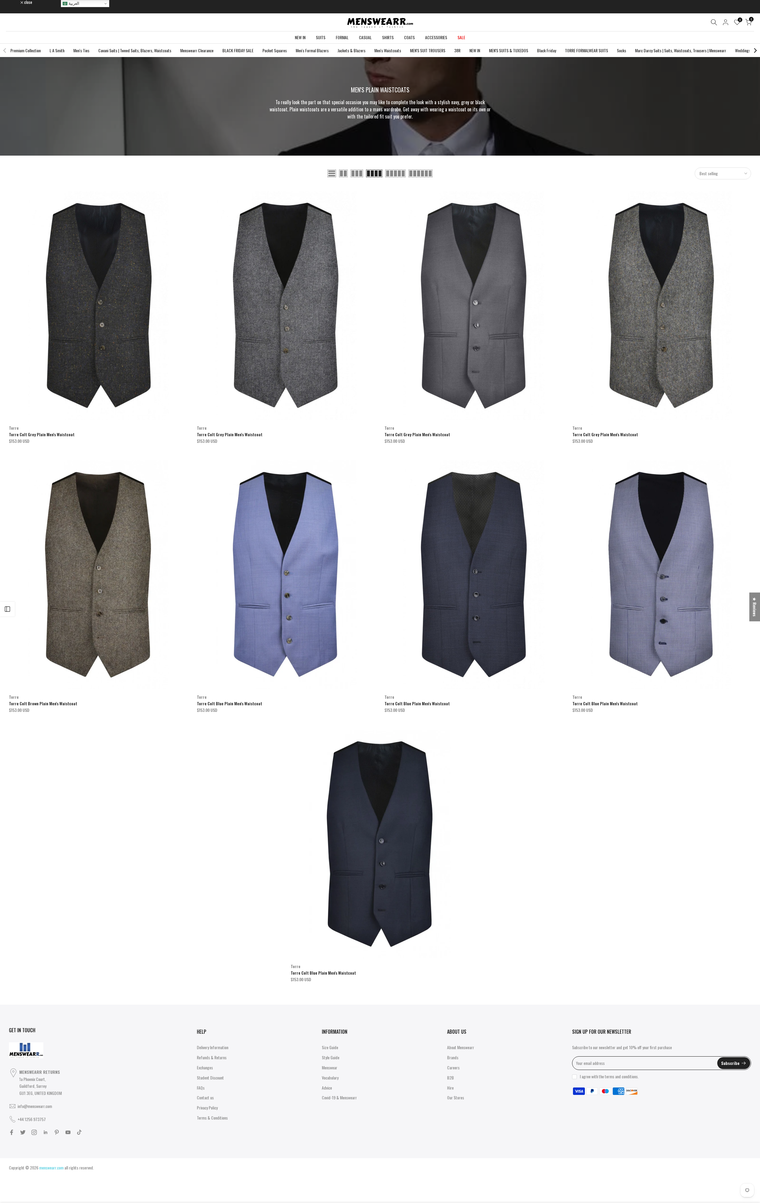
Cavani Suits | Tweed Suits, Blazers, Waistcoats (134, 50)
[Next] (755, 50)
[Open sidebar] (7, 609)
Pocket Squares (274, 50)
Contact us (205, 1097)
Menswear (329, 1067)
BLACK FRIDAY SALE (238, 50)
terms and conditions (621, 1076)
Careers (453, 1067)
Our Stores (455, 1097)
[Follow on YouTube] (68, 1132)
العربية (73, 3)
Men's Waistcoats (387, 50)
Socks (621, 50)
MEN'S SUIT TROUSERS (427, 50)
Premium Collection (25, 50)
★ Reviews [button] (755, 606)
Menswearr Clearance (196, 50)
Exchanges (205, 1067)
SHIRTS (388, 37)
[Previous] (5, 50)
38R (457, 50)
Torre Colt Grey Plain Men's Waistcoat (42, 434)
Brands (452, 1057)
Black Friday (546, 50)
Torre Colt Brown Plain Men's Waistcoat (43, 703)
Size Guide (330, 1047)
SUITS (320, 37)
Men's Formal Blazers (312, 50)
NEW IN (300, 37)
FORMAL (342, 37)
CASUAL (365, 37)
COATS (409, 37)
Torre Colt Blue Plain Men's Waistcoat (229, 703)
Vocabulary (330, 1077)
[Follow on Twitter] (23, 1132)
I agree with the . (609, 1076)
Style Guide (330, 1057)
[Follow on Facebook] (11, 1132)
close (16, 2)
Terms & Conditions (212, 1118)
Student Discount (210, 1077)
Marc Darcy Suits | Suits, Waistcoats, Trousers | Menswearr (680, 50)
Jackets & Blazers (351, 50)
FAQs (201, 1088)
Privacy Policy (207, 1107)
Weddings (742, 50)
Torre (14, 428)
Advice (327, 1088)
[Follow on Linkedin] (45, 1132)
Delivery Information (212, 1047)
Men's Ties (81, 50)
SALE (461, 37)
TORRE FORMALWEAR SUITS (586, 50)
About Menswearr (460, 1047)
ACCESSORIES (436, 37)
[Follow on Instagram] (34, 1132)
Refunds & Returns (212, 1057)
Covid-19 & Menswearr (339, 1097)
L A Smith (57, 50)
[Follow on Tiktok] (79, 1132)
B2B (450, 1077)
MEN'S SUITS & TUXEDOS (508, 50)
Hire (450, 1088)
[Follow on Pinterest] (56, 1132)
